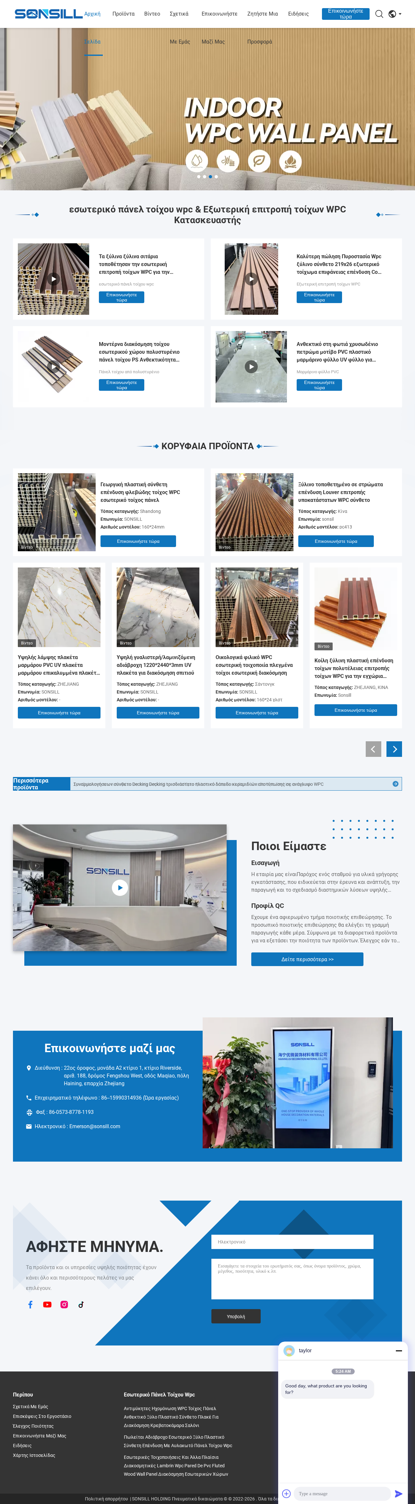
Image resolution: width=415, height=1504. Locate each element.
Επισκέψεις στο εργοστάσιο (42, 1416)
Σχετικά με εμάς (180, 28)
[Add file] (286, 1493)
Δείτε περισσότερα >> (307, 959)
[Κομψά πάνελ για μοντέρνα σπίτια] (120, 887)
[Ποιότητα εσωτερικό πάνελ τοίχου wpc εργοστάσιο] (207, 109)
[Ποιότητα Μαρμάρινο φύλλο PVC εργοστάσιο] (251, 401)
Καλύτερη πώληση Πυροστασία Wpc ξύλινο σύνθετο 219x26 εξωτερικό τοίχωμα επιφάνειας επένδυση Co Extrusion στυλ (339, 264)
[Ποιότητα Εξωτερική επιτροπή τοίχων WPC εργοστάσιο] (251, 313)
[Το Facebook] (30, 1305)
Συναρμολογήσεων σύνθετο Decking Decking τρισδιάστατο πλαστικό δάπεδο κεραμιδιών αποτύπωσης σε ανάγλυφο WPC (199, 784)
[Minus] (399, 1351)
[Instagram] (64, 1305)
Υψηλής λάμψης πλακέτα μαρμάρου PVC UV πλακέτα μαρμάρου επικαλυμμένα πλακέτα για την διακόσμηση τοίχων (58, 665)
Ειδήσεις (298, 14)
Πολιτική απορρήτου (106, 1498)
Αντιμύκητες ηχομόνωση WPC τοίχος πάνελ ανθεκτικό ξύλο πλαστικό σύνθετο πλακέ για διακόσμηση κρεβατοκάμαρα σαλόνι (171, 1417)
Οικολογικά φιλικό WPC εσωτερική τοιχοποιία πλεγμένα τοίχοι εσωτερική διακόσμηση (254, 665)
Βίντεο (152, 14)
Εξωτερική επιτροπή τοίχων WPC (328, 284)
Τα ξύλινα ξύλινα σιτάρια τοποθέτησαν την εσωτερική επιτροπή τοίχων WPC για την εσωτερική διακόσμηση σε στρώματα (143, 264)
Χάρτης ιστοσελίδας (34, 1455)
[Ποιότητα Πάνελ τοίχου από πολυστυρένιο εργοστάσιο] (53, 401)
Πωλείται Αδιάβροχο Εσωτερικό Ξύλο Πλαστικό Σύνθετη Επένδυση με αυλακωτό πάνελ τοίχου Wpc (178, 1441)
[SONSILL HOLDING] (48, 14)
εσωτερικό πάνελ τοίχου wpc (126, 284)
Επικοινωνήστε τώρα (345, 13)
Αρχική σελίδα (92, 28)
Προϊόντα (124, 14)
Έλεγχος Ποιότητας (33, 1426)
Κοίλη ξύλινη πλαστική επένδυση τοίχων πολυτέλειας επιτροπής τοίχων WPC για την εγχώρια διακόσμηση (353, 668)
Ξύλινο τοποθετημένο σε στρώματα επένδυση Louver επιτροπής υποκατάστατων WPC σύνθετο (340, 492)
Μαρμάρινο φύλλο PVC (318, 371)
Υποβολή (236, 1316)
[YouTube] (47, 1305)
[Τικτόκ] (81, 1305)
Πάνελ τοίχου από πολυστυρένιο (129, 371)
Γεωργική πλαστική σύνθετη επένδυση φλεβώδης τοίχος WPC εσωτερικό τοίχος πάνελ (140, 492)
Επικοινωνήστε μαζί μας (220, 28)
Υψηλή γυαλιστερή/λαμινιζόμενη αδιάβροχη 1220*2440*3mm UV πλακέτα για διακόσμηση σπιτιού (156, 665)
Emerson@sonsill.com (94, 1126)
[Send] (399, 1493)
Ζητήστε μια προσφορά (262, 28)
